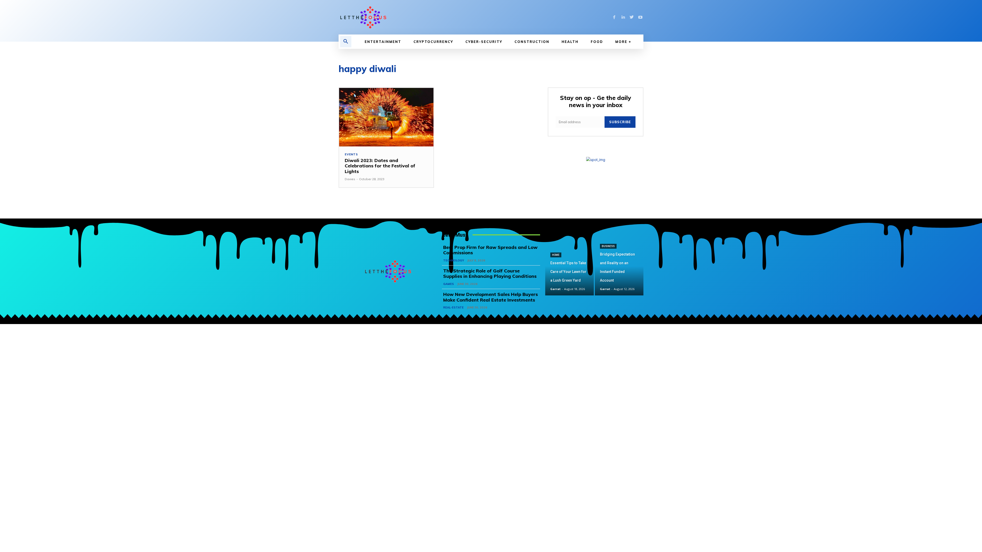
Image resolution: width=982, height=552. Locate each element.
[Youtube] (640, 17)
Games (448, 284)
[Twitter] (632, 17)
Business (608, 246)
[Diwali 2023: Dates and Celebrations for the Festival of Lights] (386, 117)
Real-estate (453, 307)
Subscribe (620, 122)
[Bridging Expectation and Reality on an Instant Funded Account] (619, 271)
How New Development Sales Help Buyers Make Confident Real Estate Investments (490, 297)
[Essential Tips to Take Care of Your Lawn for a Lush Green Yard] (569, 271)
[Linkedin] (623, 17)
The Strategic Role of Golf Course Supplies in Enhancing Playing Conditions (490, 273)
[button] (345, 41)
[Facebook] (614, 17)
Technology (453, 260)
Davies (350, 179)
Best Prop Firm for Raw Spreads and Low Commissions (490, 250)
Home (556, 255)
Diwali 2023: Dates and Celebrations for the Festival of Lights (380, 165)
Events (351, 154)
